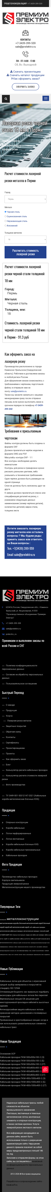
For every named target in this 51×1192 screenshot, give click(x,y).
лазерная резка (45, 938)
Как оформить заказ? (26, 78)
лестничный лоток (26, 942)
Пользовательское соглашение (21, 683)
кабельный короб (36, 938)
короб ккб (8, 927)
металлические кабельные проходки (11, 931)
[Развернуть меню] (45, 98)
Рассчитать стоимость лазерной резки (25, 252)
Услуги (9, 716)
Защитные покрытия (16, 726)
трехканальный (29, 954)
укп (15, 950)
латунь (24, 954)
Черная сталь (13, 212)
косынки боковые (40, 950)
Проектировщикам (15, 748)
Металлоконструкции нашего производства (23, 887)
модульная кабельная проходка (35, 935)
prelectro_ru (11, 634)
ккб (31, 927)
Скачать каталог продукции (26, 75)
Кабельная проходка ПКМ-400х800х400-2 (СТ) (22, 1075)
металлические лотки (6, 942)
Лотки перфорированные (18, 833)
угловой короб (4, 935)
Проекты (10, 753)
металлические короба (9, 923)
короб (5, 938)
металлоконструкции (23, 919)
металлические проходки (31, 931)
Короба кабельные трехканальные (23, 850)
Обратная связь (13, 732)
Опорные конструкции (17, 822)
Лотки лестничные (15, 839)
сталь (30, 950)
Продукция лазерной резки (15, 884)
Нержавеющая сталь (17, 221)
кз (8, 938)
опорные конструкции (18, 935)
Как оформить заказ (16, 759)
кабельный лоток (25, 938)
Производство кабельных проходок (19, 877)
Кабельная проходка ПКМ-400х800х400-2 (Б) (22, 1071)
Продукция (11, 710)
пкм (10, 935)
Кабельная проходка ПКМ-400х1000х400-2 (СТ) (23, 1085)
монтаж (17, 954)
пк (14, 954)
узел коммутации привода (22, 950)
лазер (9, 954)
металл (20, 954)
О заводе (10, 705)
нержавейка (39, 946)
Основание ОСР (7, 1053)
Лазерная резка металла (19, 720)
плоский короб (44, 931)
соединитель (47, 954)
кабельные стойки (13, 946)
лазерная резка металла (23, 946)
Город (7, 192)
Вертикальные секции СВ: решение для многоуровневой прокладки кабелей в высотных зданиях (24, 1002)
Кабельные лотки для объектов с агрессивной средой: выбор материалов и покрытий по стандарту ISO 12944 (23, 984)
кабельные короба (17, 942)
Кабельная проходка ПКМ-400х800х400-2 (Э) (22, 1068)
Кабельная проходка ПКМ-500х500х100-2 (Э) (22, 1057)
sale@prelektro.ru (25, 46)
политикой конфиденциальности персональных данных (25, 1165)
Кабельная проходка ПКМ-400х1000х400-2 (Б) (22, 1082)
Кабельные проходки (16, 855)
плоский (31, 946)
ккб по (34, 946)
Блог (8, 764)
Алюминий (12, 225)
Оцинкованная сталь (17, 216)
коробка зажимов (14, 938)
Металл (8, 207)
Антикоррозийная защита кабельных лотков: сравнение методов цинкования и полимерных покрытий (23, 1013)
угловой (33, 950)
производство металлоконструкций (39, 942)
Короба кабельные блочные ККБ (22, 844)
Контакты (10, 737)
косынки (12, 950)
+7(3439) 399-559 (23, 548)
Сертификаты (12, 742)
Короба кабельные (15, 828)
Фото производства (15, 784)
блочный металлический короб (31, 923)
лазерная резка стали (39, 954)
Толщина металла (13, 233)
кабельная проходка (38, 927)
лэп (12, 954)
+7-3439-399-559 (35, 4)
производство (3, 919)
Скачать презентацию (27, 71)
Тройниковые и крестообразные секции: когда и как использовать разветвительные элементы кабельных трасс (24, 1023)
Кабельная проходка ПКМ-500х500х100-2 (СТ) (22, 1064)
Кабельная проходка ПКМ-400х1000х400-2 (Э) (22, 1078)
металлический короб (21, 927)
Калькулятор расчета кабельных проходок (27, 770)
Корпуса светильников (13, 880)
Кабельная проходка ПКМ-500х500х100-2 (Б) (22, 1060)
